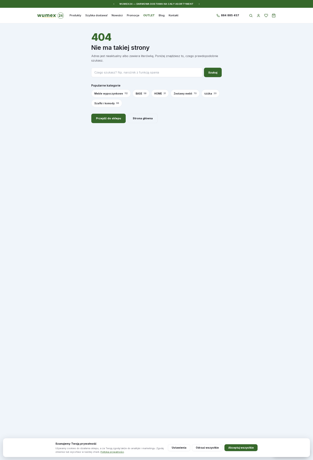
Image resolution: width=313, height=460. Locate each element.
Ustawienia (179, 447)
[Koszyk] (274, 16)
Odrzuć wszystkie (207, 447)
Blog (162, 15)
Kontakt (173, 15)
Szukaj (212, 72)
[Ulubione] (266, 16)
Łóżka (210, 93)
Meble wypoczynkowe (111, 93)
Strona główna (143, 118)
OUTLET (149, 15)
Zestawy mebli (185, 93)
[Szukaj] (251, 16)
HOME (160, 93)
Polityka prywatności (112, 451)
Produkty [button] (75, 15)
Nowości (117, 15)
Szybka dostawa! (96, 15)
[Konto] (258, 16)
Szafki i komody (106, 103)
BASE (141, 93)
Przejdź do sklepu (108, 118)
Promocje (133, 15)
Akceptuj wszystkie (241, 447)
